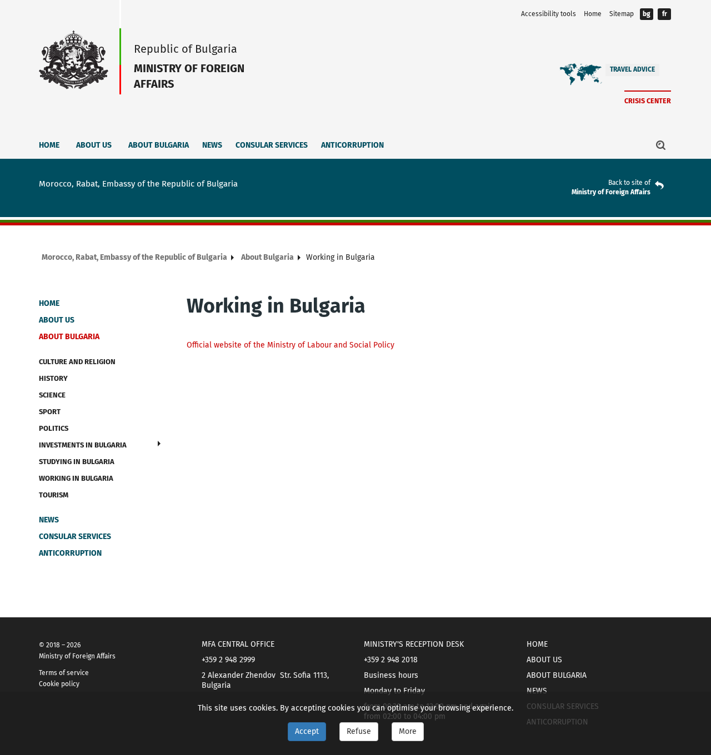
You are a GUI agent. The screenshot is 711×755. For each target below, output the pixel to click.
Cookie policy (59, 684)
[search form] (661, 145)
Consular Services (272, 145)
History (53, 378)
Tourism (53, 495)
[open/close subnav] (159, 443)
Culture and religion (77, 362)
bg (646, 14)
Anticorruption (352, 145)
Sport (50, 411)
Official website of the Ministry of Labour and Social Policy (290, 345)
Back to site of (629, 183)
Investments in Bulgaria (83, 445)
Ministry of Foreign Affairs (611, 192)
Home (593, 14)
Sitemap (621, 14)
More (408, 731)
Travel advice (632, 69)
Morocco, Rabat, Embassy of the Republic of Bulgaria (134, 257)
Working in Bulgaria (76, 478)
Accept (307, 731)
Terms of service (64, 673)
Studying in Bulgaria (76, 461)
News (212, 145)
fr (664, 14)
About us (94, 145)
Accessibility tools (548, 14)
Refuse (359, 731)
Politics (53, 428)
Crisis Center (647, 101)
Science (52, 395)
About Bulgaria (158, 145)
